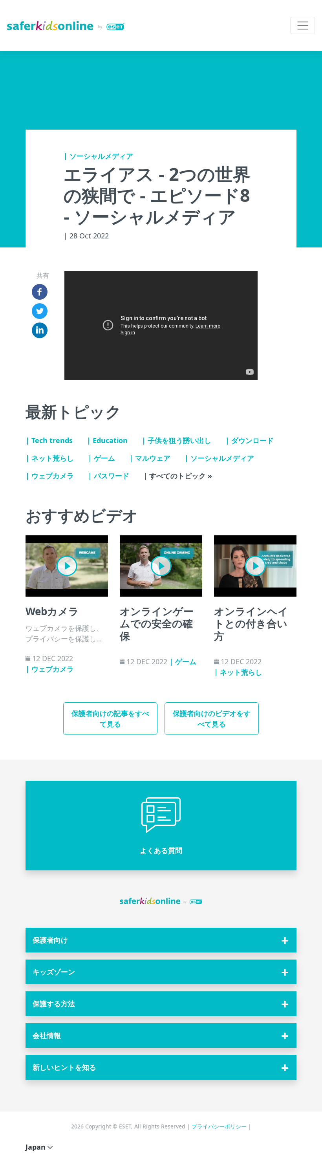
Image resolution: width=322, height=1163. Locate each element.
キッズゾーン (54, 971)
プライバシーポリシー (220, 1126)
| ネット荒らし (50, 458)
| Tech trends (49, 440)
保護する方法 (54, 1003)
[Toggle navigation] (302, 26)
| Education (107, 440)
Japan (37, 1147)
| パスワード (108, 475)
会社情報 (47, 1035)
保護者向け (50, 940)
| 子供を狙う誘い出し (176, 440)
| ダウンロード (249, 440)
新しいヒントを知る (64, 1067)
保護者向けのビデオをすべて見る (212, 719)
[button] (161, 825)
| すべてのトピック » (177, 475)
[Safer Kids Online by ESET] (65, 25)
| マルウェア (149, 458)
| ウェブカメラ (50, 475)
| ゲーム (101, 458)
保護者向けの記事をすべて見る (110, 719)
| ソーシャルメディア (98, 156)
